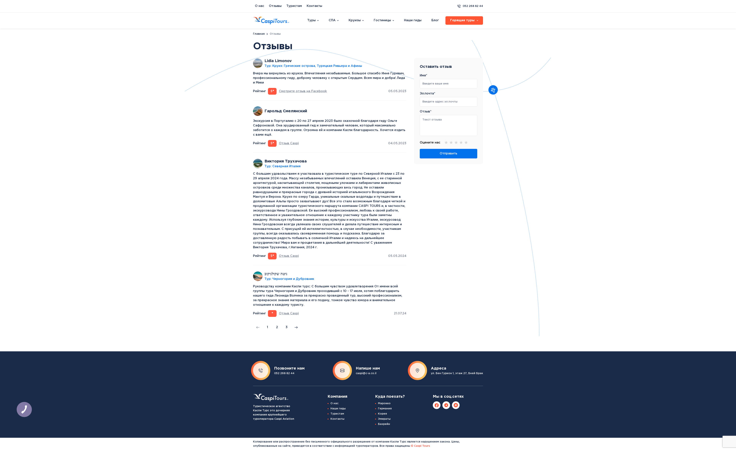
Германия (385, 408)
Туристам (294, 6)
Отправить (448, 153)
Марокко (384, 403)
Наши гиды (412, 20)
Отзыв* (425, 111)
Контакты (314, 6)
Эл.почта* (427, 93)
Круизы (355, 20)
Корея (382, 414)
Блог (435, 20)
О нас (259, 6)
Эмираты (384, 419)
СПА (332, 20)
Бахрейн (384, 424)
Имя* (423, 75)
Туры (311, 20)
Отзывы (275, 6)
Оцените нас (430, 142)
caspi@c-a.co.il (366, 373)
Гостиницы (382, 20)
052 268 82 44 (473, 6)
